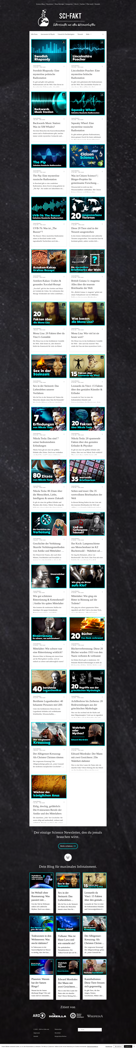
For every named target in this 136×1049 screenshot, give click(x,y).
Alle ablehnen (118, 1046)
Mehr (87, 34)
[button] (103, 34)
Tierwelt (80, 34)
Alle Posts (34, 34)
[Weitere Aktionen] (64, 66)
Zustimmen (128, 1046)
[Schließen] (134, 1046)
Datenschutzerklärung (92, 1046)
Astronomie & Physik (48, 34)
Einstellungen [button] (109, 1046)
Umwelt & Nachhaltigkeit (66, 34)
